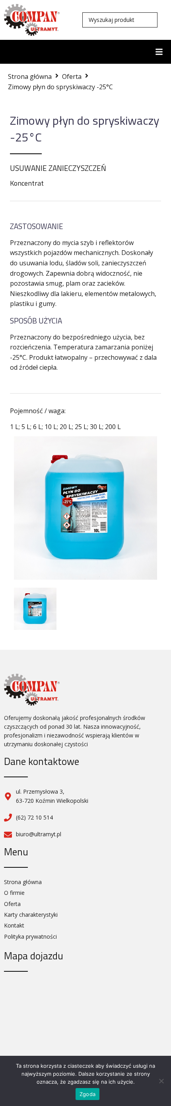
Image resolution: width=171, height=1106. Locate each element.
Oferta (72, 76)
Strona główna (30, 76)
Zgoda (87, 1094)
